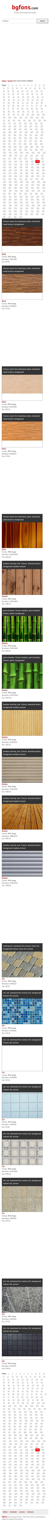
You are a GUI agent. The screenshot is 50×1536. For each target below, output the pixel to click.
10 (44, 85)
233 (10, 164)
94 (4, 115)
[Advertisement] (25, 53)
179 (20, 144)
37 (37, 94)
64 (37, 103)
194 (15, 150)
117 (34, 120)
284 (27, 182)
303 (43, 188)
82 (32, 109)
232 (4, 164)
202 (15, 153)
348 (27, 205)
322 (15, 197)
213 (31, 156)
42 (18, 97)
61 (23, 103)
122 (15, 123)
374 (37, 214)
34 (23, 94)
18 (35, 88)
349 (33, 205)
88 (18, 112)
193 (9, 150)
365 (32, 211)
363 (21, 211)
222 (36, 158)
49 (9, 100)
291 (21, 185)
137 (9, 129)
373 (32, 214)
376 (4, 217)
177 (9, 144)
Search (10, 81)
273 (9, 179)
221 (31, 158)
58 (8, 103)
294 (38, 185)
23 (13, 91)
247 (43, 167)
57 (4, 103)
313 (9, 194)
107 (26, 117)
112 (9, 120)
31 (8, 94)
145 (10, 132)
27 (32, 91)
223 (42, 158)
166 (36, 138)
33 (18, 94)
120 (4, 123)
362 (15, 211)
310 (38, 191)
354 (15, 208)
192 (4, 150)
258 (15, 173)
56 (42, 100)
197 (31, 150)
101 (38, 115)
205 (33, 153)
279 (42, 179)
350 (38, 205)
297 (10, 188)
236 (26, 164)
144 (4, 132)
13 (12, 88)
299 (21, 188)
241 (10, 167)
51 (18, 100)
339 (21, 202)
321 (10, 197)
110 (42, 117)
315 (20, 194)
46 (38, 97)
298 (15, 188)
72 (32, 106)
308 (27, 191)
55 (37, 100)
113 (14, 120)
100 (33, 115)
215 (42, 156)
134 (36, 126)
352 (4, 208)
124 (25, 123)
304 (4, 191)
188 (26, 147)
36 (32, 94)
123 (20, 123)
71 (27, 106)
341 (32, 202)
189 (31, 147)
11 (3, 88)
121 (9, 123)
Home (4, 81)
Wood (4, 254)
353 (10, 208)
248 (4, 170)
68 (13, 106)
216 (4, 158)
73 (36, 106)
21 (3, 91)
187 (21, 147)
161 (9, 138)
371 (21, 214)
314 (15, 194)
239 (43, 164)
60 (18, 103)
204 (27, 153)
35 (27, 94)
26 (27, 91)
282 (15, 182)
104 (9, 117)
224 (4, 161)
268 (26, 176)
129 (9, 126)
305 (10, 191)
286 (38, 182)
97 (18, 115)
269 (32, 176)
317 (31, 194)
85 (4, 112)
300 (26, 188)
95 (9, 115)
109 (37, 117)
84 (42, 109)
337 (10, 202)
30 (4, 94)
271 (43, 176)
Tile (3, 979)
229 (32, 161)
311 (44, 191)
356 (26, 208)
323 (21, 197)
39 (4, 97)
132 (25, 126)
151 (42, 132)
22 (8, 91)
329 (10, 199)
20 (44, 88)
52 (23, 100)
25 (22, 91)
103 (4, 117)
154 (15, 135)
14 (17, 88)
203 (21, 153)
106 (21, 117)
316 (26, 194)
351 (44, 205)
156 (26, 135)
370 (15, 214)
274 (15, 179)
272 (4, 179)
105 (15, 117)
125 (31, 123)
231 (43, 161)
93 (42, 112)
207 (44, 153)
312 (4, 194)
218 (15, 158)
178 (14, 144)
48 (4, 100)
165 (31, 138)
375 (43, 214)
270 (38, 176)
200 (4, 153)
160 (4, 138)
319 (42, 194)
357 (32, 208)
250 (15, 170)
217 (9, 158)
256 (4, 173)
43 (23, 97)
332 (26, 199)
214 (37, 156)
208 (4, 156)
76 (4, 109)
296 (4, 188)
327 (43, 197)
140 (25, 129)
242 (15, 167)
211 (21, 156)
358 (38, 208)
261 (32, 173)
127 (41, 123)
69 (18, 106)
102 (43, 115)
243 (21, 167)
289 (10, 185)
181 (30, 144)
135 (42, 126)
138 (15, 129)
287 (44, 182)
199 (42, 150)
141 (31, 129)
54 (32, 100)
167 (41, 138)
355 (21, 208)
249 (10, 170)
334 (38, 199)
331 (21, 199)
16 (26, 88)
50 (14, 100)
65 (42, 103)
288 (4, 185)
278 (37, 179)
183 (41, 144)
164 (25, 138)
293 (32, 185)
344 (4, 205)
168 (4, 141)
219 (20, 158)
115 (24, 120)
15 (21, 88)
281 (10, 182)
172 (25, 141)
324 (26, 197)
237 (32, 164)
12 (8, 88)
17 (30, 88)
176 (4, 144)
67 (8, 106)
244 (26, 167)
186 (15, 147)
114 (19, 120)
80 (22, 109)
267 (21, 176)
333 (32, 199)
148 (26, 132)
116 (29, 120)
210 (16, 156)
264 (4, 176)
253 (32, 170)
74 (41, 106)
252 (26, 170)
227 (21, 161)
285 (33, 182)
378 (15, 217)
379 (20, 217)
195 (20, 150)
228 (26, 161)
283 (21, 182)
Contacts (30, 1512)
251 (21, 170)
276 (26, 179)
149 (31, 132)
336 (4, 202)
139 (20, 129)
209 (10, 156)
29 (41, 91)
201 (10, 153)
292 (27, 185)
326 (37, 197)
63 (32, 103)
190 (37, 147)
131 (20, 126)
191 (42, 147)
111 (4, 120)
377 (9, 217)
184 (4, 147)
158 (36, 135)
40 (9, 97)
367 (43, 211)
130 (15, 126)
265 (10, 176)
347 (21, 205)
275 (20, 179)
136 (4, 129)
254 (38, 170)
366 (38, 211)
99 (28, 115)
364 (26, 211)
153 (9, 135)
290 (16, 185)
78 (13, 109)
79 (17, 109)
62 (27, 103)
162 (15, 138)
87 (13, 112)
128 (4, 126)
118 (39, 120)
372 (26, 214)
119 (45, 120)
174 (36, 141)
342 (38, 202)
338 (15, 202)
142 (36, 129)
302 (38, 188)
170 (15, 141)
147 (21, 132)
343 (43, 202)
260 (26, 173)
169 (9, 141)
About (5, 1512)
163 (20, 138)
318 (36, 194)
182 (36, 144)
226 (15, 161)
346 (16, 205)
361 (10, 211)
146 (15, 132)
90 (28, 112)
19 (39, 88)
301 (32, 188)
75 (45, 106)
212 (26, 156)
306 (16, 191)
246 (38, 167)
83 (37, 109)
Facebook (13, 1512)
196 (26, 150)
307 (21, 191)
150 (37, 132)
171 (20, 141)
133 (31, 126)
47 (42, 97)
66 (4, 106)
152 (4, 135)
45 (33, 97)
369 (10, 214)
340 (26, 202)
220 (25, 158)
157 (31, 135)
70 (23, 106)
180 (25, 144)
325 (32, 197)
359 (43, 208)
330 (15, 199)
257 (10, 173)
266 (15, 176)
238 (38, 164)
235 (21, 164)
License (22, 1512)
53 (28, 100)
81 (27, 109)
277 (31, 179)
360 (4, 211)
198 (36, 150)
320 (4, 197)
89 (23, 112)
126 (36, 123)
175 (41, 141)
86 (9, 112)
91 (33, 112)
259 (21, 173)
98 (23, 115)
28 (37, 91)
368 (4, 214)
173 (30, 141)
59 (13, 103)
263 (43, 173)
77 (8, 109)
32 (13, 94)
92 (37, 112)
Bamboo (5, 596)
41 (13, 97)
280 (4, 182)
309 (33, 191)
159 (42, 135)
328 (4, 199)
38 (42, 94)
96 (13, 115)
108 (31, 117)
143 (42, 129)
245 (32, 167)
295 (43, 185)
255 (43, 170)
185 (10, 147)
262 (37, 173)
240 (4, 167)
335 (43, 199)
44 (28, 97)
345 (10, 205)
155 (20, 135)
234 (15, 164)
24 (18, 91)
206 (38, 153)
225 (10, 161)
